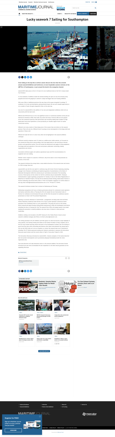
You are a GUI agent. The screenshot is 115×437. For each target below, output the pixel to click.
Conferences (51, 2)
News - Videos (40, 312)
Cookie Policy (52, 427)
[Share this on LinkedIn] (25, 77)
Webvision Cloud (60, 432)
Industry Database (24, 404)
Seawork (30, 2)
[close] (69, 74)
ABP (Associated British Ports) (25, 261)
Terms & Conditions (43, 427)
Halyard (85, 287)
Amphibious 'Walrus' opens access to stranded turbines (61, 339)
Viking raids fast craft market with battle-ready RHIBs (44, 339)
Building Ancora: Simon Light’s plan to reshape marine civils (26, 339)
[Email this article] (31, 77)
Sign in (53, 74)
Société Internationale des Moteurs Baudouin (47, 288)
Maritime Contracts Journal (40, 2)
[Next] (90, 48)
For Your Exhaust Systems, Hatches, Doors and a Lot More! (86, 283)
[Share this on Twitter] (22, 77)
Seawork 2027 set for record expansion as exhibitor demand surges (26, 316)
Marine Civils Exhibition (47, 406)
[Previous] (24, 48)
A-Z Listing (64, 406)
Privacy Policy (60, 427)
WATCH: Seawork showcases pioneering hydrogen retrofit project (43, 316)
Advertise (44, 404)
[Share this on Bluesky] (28, 77)
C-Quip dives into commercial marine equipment (61, 315)
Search (95, 8)
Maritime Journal (23, 2)
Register (88, 2)
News (21, 312)
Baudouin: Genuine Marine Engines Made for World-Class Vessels (47, 283)
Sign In (93, 2)
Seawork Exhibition (24, 406)
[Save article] (68, 77)
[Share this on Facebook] (19, 77)
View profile (21, 262)
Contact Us (84, 404)
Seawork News (23, 252)
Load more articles (44, 351)
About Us (64, 404)
